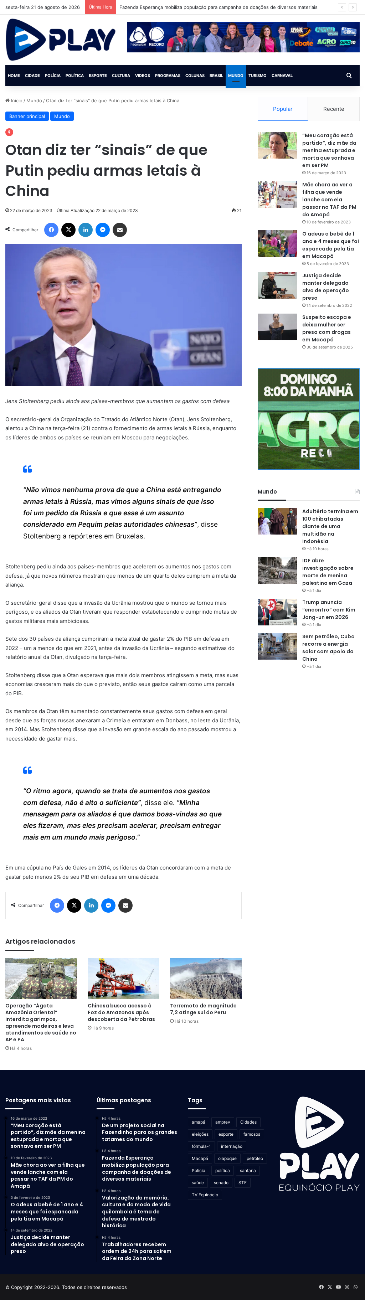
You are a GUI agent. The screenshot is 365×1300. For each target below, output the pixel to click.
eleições (200, 1134)
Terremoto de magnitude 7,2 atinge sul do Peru (203, 1009)
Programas (167, 75)
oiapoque (227, 1158)
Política (75, 75)
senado (221, 1182)
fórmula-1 (201, 1146)
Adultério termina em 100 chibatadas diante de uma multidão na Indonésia (330, 526)
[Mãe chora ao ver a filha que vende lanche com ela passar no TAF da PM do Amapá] (277, 194)
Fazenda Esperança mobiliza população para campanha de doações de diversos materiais (218, 7)
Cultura (121, 75)
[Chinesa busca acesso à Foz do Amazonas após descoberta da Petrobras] (123, 978)
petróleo (255, 1158)
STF (242, 1182)
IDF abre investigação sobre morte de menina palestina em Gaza (328, 572)
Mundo (235, 75)
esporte (226, 1134)
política (222, 1170)
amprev (222, 1122)
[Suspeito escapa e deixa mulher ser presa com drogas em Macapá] (277, 327)
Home (14, 75)
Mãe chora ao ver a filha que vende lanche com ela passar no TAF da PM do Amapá (329, 199)
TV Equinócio (205, 1194)
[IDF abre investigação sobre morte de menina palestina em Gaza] (277, 570)
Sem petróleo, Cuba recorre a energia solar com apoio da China (328, 647)
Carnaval (282, 75)
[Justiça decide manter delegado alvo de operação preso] (277, 285)
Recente (333, 108)
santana (248, 1170)
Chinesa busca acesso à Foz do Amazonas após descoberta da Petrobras (121, 1012)
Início (16, 100)
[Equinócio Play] (60, 39)
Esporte (98, 75)
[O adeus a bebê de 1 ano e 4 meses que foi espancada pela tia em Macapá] (277, 243)
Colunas (195, 75)
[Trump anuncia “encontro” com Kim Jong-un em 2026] (277, 612)
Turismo (257, 75)
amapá (198, 1122)
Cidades (248, 1122)
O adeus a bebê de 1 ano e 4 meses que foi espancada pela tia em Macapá (330, 245)
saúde (198, 1182)
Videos (142, 75)
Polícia (53, 75)
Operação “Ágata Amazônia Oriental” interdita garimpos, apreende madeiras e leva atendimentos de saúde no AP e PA (40, 1022)
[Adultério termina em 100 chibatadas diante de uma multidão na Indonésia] (277, 521)
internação (231, 1146)
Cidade (32, 75)
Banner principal (27, 116)
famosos (251, 1134)
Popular (283, 108)
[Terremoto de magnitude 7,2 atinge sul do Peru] (206, 978)
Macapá (200, 1158)
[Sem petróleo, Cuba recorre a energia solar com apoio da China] (277, 646)
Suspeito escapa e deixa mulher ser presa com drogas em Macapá (326, 328)
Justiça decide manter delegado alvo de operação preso (325, 286)
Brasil (216, 75)
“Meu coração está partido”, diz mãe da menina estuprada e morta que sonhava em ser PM (329, 150)
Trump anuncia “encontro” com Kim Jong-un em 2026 (328, 610)
